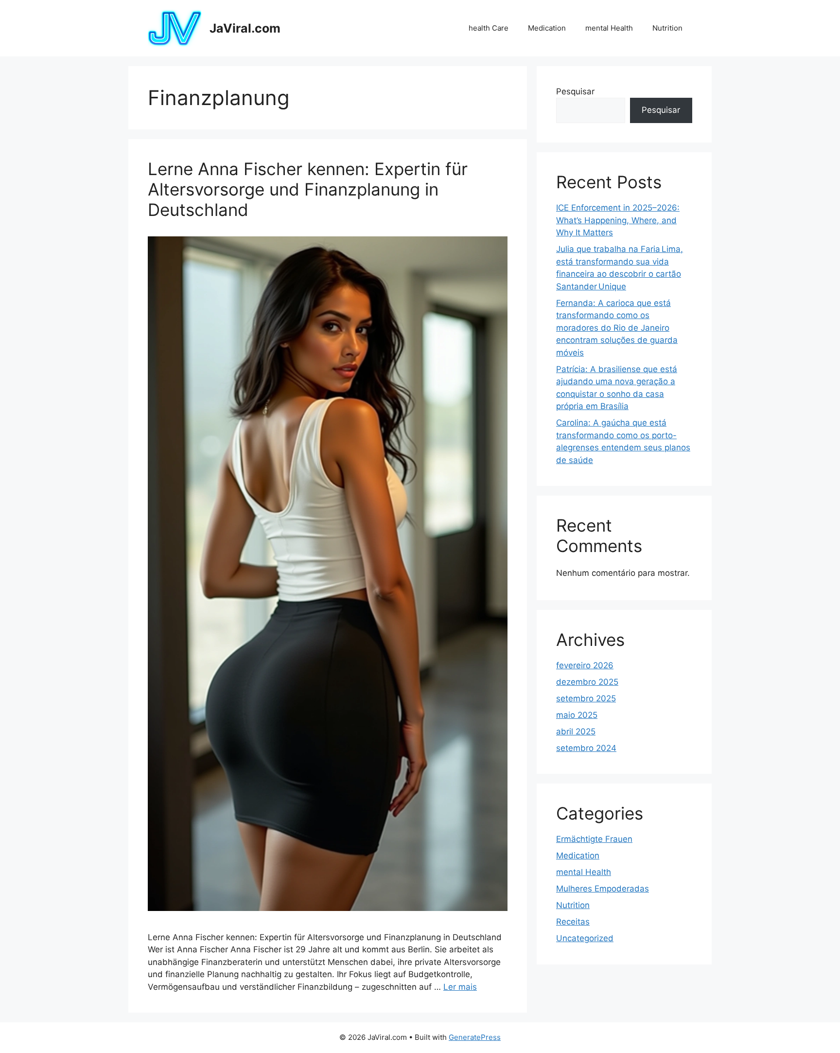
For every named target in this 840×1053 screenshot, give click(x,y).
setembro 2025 (586, 698)
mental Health (609, 28)
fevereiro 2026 (584, 665)
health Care (488, 28)
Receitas (573, 922)
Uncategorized (584, 938)
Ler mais (460, 987)
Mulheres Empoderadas (602, 888)
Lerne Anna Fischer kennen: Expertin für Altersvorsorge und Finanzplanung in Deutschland (308, 189)
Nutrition (667, 28)
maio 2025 (576, 715)
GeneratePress (475, 1037)
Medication (547, 28)
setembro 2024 (586, 748)
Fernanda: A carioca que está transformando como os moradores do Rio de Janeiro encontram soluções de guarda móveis (617, 327)
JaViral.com (245, 28)
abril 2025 (575, 731)
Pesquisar (575, 91)
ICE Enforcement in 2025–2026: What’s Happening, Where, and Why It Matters (618, 220)
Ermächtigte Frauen (594, 839)
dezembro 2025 (587, 682)
